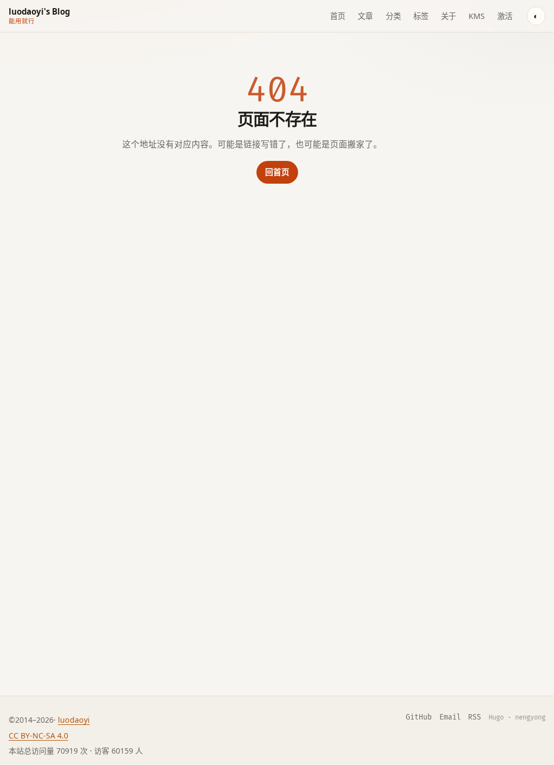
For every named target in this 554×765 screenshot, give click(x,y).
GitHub (419, 717)
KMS (477, 16)
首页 (337, 16)
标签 (420, 16)
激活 (504, 16)
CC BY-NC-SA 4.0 (38, 735)
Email (450, 717)
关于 (448, 16)
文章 (365, 16)
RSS (474, 717)
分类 (393, 16)
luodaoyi (74, 720)
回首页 (277, 171)
